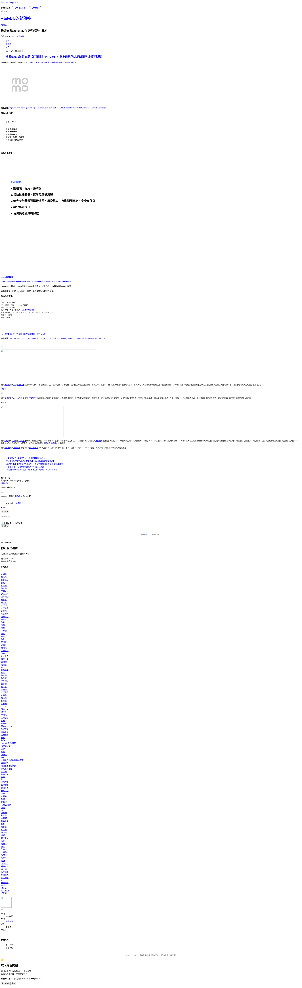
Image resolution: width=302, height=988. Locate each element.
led (2, 810)
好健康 (4, 704)
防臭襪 (4, 588)
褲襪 (3, 835)
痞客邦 (17, 496)
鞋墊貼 (4, 611)
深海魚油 (4, 718)
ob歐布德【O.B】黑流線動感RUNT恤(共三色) (25, 467)
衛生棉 (7, 448)
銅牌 (3, 799)
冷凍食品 (4, 651)
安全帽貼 (4, 597)
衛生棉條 (4, 872)
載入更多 (5, 511)
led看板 (4, 818)
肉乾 (3, 637)
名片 (7, 47)
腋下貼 (4, 603)
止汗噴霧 (4, 608)
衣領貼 (4, 574)
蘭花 (3, 740)
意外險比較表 (6, 726)
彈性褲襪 (4, 838)
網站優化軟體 (6, 769)
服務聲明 (173, 955)
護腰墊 (4, 755)
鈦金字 (4, 815)
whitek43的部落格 (16, 18)
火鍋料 (4, 645)
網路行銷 (4, 878)
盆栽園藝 (4, 735)
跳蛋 (3, 861)
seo (2, 880)
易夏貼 (4, 600)
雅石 (3, 738)
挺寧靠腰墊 (5, 746)
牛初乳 (4, 715)
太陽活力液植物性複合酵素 (12, 760)
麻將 (3, 841)
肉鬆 (3, 625)
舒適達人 (16, 448)
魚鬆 (2, 403)
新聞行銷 (4, 883)
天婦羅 (4, 642)
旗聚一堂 (4, 617)
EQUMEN (5, 891)
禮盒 (47, 443)
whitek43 (4, 483)
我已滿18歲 (6, 983)
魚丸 (3, 639)
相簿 (7, 41)
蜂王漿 (4, 712)
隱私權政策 (164, 955)
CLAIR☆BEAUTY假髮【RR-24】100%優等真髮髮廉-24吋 (30, 461)
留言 (22, 496)
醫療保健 (20, 36)
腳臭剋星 (20, 385)
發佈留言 (5, 526)
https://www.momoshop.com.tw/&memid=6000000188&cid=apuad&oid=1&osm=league (36, 281)
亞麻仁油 (4, 709)
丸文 (6, 403)
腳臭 (3, 583)
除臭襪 (7, 385)
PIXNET (133, 955)
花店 (3, 779)
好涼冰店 (4, 594)
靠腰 (3, 749)
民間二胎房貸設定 (28, 310)
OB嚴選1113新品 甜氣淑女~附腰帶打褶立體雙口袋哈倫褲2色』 (32, 470)
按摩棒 (4, 858)
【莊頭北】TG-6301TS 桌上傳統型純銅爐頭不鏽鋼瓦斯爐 (52, 63)
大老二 (4, 844)
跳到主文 (4, 25)
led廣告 (4, 813)
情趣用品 (4, 855)
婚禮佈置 (4, 785)
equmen (16, 398)
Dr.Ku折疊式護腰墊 (9, 743)
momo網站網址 (7, 277)
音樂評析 (19, 503)
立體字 (4, 796)
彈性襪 (4, 832)
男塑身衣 (32, 398)
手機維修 (4, 866)
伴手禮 (53, 443)
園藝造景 (4, 732)
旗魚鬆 (98, 441)
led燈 (3, 808)
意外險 (4, 724)
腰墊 (3, 752)
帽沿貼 (4, 577)
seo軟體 (4, 772)
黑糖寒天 (4, 763)
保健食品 (4, 707)
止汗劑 (4, 605)
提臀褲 (4, 893)
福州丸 (4, 648)
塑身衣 (3, 389)
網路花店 (4, 782)
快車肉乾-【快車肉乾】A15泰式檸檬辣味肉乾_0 (25, 458)
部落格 (8, 44)
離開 (13, 983)
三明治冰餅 (5, 591)
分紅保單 (4, 729)
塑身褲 (4, 888)
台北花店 (4, 791)
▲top (3, 507)
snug (2, 346)
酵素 (3, 721)
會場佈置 (4, 788)
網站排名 (4, 774)
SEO (3, 777)
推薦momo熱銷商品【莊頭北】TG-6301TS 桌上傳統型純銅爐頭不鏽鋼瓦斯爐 (54, 56)
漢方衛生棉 (33, 448)
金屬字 (4, 802)
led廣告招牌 (6, 805)
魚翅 (3, 653)
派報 (3, 794)
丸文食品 (22, 441)
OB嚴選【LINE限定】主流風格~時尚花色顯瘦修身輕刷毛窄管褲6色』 (35, 464)
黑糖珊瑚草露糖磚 (8, 766)
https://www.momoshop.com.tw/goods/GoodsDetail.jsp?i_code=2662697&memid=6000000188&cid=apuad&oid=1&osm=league (58, 108)
